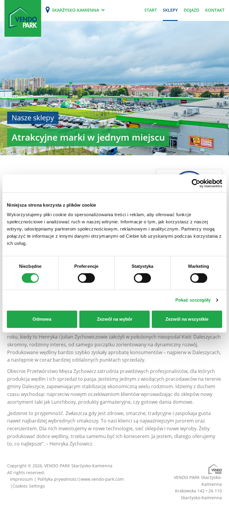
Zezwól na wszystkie (186, 319)
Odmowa (42, 319)
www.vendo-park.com (102, 479)
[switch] (86, 278)
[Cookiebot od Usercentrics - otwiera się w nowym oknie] (196, 183)
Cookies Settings (29, 486)
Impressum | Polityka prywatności (44, 479)
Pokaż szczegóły (193, 299)
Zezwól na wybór (114, 319)
